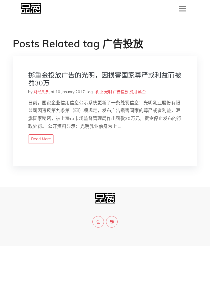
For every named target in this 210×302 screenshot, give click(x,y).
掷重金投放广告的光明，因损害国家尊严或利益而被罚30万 (104, 79)
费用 (133, 91)
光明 (108, 91)
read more (41, 138)
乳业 (99, 91)
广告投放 (120, 91)
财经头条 (41, 91)
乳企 (142, 91)
